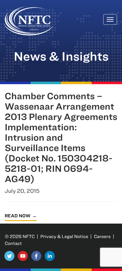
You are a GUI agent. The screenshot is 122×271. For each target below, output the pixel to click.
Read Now (17, 215)
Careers (102, 236)
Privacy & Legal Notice (64, 236)
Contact (13, 243)
